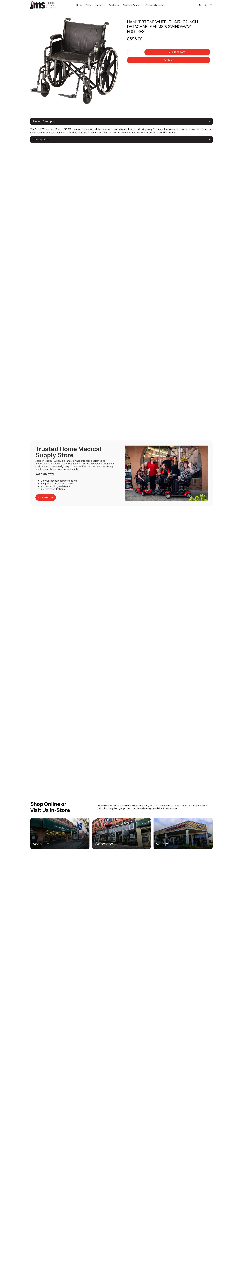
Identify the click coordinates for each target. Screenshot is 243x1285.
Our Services (45, 497)
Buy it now (168, 60)
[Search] (200, 5)
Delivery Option (42, 139)
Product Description (44, 121)
